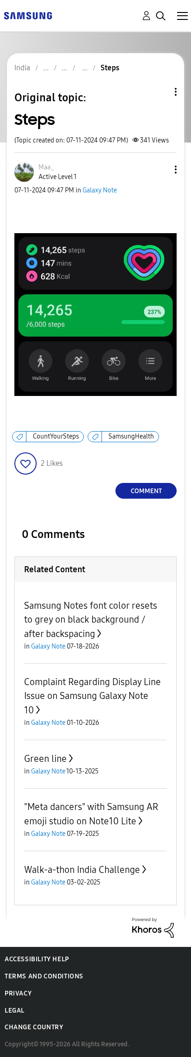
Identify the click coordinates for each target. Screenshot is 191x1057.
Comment (146, 491)
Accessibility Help (37, 959)
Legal (15, 1010)
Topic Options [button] (160, 92)
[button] (160, 169)
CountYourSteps (56, 436)
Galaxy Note (100, 190)
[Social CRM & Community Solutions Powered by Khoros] (153, 927)
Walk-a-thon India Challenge (82, 869)
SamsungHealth (131, 436)
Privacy (18, 993)
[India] (28, 15)
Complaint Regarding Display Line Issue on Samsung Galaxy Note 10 (92, 696)
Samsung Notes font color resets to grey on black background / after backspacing (90, 619)
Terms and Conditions (44, 976)
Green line (45, 758)
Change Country (34, 1027)
